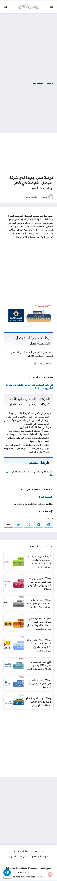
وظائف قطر (38, 83)
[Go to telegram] (7, 872)
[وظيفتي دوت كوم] (28, 6)
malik (44, 197)
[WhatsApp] (28, 524)
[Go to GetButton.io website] (7, 878)
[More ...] (8, 524)
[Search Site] (5, 6)
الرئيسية (49, 83)
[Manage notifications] (50, 874)
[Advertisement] (28, 45)
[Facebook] (48, 524)
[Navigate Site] (51, 6)
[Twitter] (18, 524)
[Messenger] (38, 524)
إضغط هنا (46, 496)
